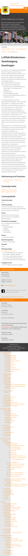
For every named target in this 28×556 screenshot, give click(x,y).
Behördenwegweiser (11, 414)
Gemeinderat (7, 379)
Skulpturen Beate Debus (10, 514)
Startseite (9, 44)
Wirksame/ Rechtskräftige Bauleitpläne (16, 386)
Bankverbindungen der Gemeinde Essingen (12, 296)
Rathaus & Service (17, 44)
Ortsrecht (8, 412)
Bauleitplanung (8, 382)
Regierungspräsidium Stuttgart (9, 190)
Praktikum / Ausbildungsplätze (16, 472)
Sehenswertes (7, 516)
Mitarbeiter (7, 425)
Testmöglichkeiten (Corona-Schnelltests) (14, 404)
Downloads (7, 430)
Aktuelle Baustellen (11, 357)
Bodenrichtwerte (10, 421)
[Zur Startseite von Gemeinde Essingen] (5, 11)
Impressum (10, 346)
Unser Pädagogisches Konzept (16, 445)
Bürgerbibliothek (8, 492)
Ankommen (13, 450)
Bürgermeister (7, 377)
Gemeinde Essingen (7, 352)
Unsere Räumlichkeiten (14, 476)
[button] (26, 8)
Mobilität (6, 376)
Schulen (6, 440)
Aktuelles (6, 354)
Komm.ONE (17, 350)
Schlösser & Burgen (11, 517)
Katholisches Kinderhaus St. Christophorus (17, 484)
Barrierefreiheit (20, 348)
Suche (21, 5)
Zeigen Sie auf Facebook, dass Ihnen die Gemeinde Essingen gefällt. (15, 291)
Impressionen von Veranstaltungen (13, 532)
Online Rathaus (8, 410)
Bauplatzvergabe (8, 391)
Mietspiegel (9, 422)
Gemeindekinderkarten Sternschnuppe (15, 479)
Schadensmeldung (9, 432)
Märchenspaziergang (9, 510)
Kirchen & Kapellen (11, 519)
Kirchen (6, 497)
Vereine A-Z (7, 499)
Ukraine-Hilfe (7, 435)
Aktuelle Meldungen (11, 355)
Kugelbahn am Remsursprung (11, 509)
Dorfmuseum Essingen (12, 526)
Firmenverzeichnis (8, 554)
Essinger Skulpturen (9, 505)
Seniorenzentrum (8, 490)
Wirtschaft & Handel (7, 535)
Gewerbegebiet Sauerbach (12, 544)
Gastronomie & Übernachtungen (12, 507)
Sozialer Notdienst (10, 364)
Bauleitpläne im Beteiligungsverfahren (15, 384)
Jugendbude (7, 489)
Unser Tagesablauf (13, 462)
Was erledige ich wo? (9, 427)
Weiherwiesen (9, 523)
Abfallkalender (9, 366)
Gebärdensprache (14, 5)
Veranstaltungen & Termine (13, 361)
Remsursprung (10, 524)
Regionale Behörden (11, 417)
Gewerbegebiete (8, 537)
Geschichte (7, 395)
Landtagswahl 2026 (11, 359)
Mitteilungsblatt (8, 374)
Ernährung (13, 452)
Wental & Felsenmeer (11, 521)
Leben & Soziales (6, 438)
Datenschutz (17, 346)
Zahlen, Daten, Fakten (9, 397)
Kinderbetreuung (8, 442)
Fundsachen (7, 434)
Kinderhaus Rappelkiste (12, 444)
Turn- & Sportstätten (9, 494)
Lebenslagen (9, 419)
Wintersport (7, 531)
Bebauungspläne (10, 388)
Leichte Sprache (14, 3)
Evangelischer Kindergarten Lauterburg (16, 486)
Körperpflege (13, 454)
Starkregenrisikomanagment (11, 406)
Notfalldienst (9, 362)
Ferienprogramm (10, 371)
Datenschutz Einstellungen (9, 348)
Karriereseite (7, 429)
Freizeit (4, 502)
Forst (7, 392)
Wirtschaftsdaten (8, 550)
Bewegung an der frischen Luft (18, 456)
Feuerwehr (6, 495)
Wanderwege (7, 529)
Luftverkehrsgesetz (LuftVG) (8, 251)
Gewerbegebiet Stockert (12, 539)
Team (9, 471)
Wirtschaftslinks (8, 552)
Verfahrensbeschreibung (12, 415)
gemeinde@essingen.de (9, 285)
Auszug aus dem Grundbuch (13, 369)
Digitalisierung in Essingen (11, 402)
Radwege (6, 512)
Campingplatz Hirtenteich (10, 503)
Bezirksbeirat (7, 381)
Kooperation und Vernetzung (15, 474)
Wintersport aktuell (11, 367)
